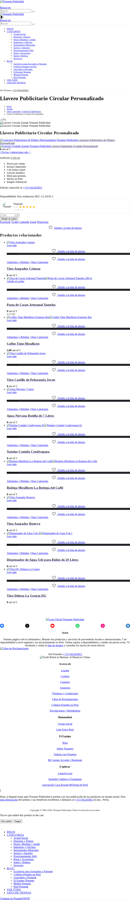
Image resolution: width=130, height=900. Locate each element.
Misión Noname (21, 74)
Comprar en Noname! (15, 898)
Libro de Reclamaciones (65, 699)
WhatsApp (42, 222)
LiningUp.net (65, 773)
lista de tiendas (55, 645)
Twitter (15, 222)
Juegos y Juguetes (22, 47)
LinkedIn (24, 222)
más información (9, 799)
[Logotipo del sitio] (12, 1)
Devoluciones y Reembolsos (65, 710)
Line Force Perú (65, 729)
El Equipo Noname (22, 72)
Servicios (18, 58)
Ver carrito (6, 821)
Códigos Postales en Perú (25, 66)
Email (33, 222)
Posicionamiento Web (24, 50)
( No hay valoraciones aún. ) (15, 152)
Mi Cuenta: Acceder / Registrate (65, 760)
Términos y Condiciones (65, 693)
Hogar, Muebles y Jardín (25, 39)
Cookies (65, 676)
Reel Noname (20, 77)
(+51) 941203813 (21, 90)
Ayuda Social (20, 34)
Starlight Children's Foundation (65, 779)
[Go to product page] (68, 242)
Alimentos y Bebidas (18, 262)
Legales (65, 670)
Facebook (5, 222)
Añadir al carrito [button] (15, 281)
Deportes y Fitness (22, 37)
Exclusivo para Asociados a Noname (30, 64)
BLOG (10, 61)
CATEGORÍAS (13, 31)
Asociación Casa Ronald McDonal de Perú (65, 784)
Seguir (18, 821)
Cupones (65, 682)
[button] (1, 4)
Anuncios (65, 687)
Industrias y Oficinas (23, 42)
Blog (65, 742)
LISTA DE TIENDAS (16, 82)
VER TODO (12, 80)
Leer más (12, 245)
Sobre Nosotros (65, 748)
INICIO (10, 28)
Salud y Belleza (21, 55)
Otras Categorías (39, 262)
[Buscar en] (33, 11)
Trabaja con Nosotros (65, 754)
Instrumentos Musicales (24, 45)
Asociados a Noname (23, 69)
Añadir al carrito (9, 219)
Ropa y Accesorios (22, 53)
